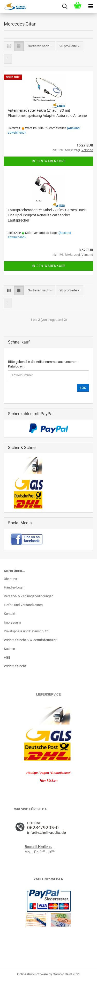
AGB (7, 657)
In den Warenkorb (48, 161)
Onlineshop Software (32, 974)
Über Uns (10, 579)
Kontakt (9, 614)
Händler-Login (14, 587)
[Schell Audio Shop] (13, 6)
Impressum (12, 622)
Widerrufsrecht (15, 666)
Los (83, 388)
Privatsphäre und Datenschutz (26, 631)
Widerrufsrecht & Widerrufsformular (30, 640)
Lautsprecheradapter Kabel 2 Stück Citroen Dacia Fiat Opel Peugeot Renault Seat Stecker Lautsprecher (47, 215)
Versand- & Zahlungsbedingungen (28, 596)
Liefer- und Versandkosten (23, 605)
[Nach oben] (83, 973)
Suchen (9, 649)
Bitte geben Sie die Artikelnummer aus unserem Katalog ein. (42, 364)
